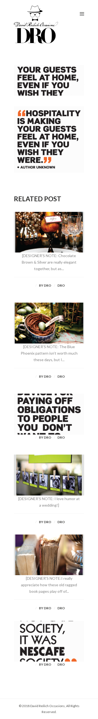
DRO (61, 285)
